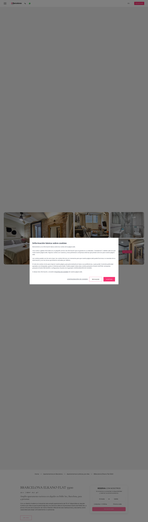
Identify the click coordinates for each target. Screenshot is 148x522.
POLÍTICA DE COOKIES (61, 272)
